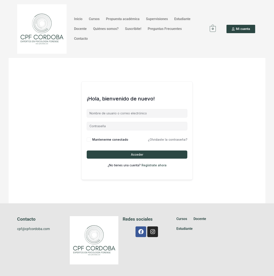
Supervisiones (157, 19)
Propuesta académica (123, 19)
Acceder (137, 154)
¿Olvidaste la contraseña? (167, 139)
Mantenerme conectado (110, 139)
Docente (80, 29)
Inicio (78, 19)
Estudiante (182, 19)
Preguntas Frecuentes (165, 29)
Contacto (81, 39)
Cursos (94, 19)
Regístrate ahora (154, 165)
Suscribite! (133, 29)
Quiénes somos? (106, 29)
